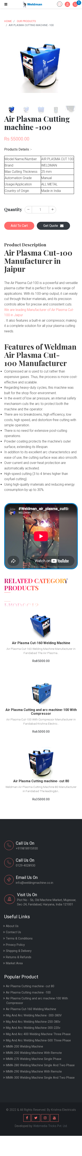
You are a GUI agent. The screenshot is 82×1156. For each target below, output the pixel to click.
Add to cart (41, 627)
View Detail (41, 617)
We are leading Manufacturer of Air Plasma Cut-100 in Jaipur (39, 312)
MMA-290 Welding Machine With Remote (34, 1071)
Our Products (26, 21)
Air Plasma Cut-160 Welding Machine (31, 1009)
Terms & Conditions (19, 938)
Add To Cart (19, 226)
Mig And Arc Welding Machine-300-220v (33, 1028)
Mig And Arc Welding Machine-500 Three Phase (38, 1040)
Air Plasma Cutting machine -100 (28, 992)
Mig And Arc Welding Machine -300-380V (34, 1015)
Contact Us (13, 932)
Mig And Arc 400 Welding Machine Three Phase (38, 1034)
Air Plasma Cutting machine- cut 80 (30, 986)
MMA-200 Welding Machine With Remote (34, 1053)
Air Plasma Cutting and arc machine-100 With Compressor (37, 1001)
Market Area (14, 963)
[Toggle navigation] (6, 4)
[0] (75, 4)
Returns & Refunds (18, 957)
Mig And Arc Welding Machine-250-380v (33, 1022)
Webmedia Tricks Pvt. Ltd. (50, 1126)
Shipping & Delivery (19, 951)
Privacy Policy (15, 945)
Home (8, 21)
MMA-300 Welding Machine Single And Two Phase (40, 1077)
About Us (12, 926)
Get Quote (50, 226)
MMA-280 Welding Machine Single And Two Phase (40, 1065)
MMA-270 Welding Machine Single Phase (33, 1059)
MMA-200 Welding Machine (24, 1046)
